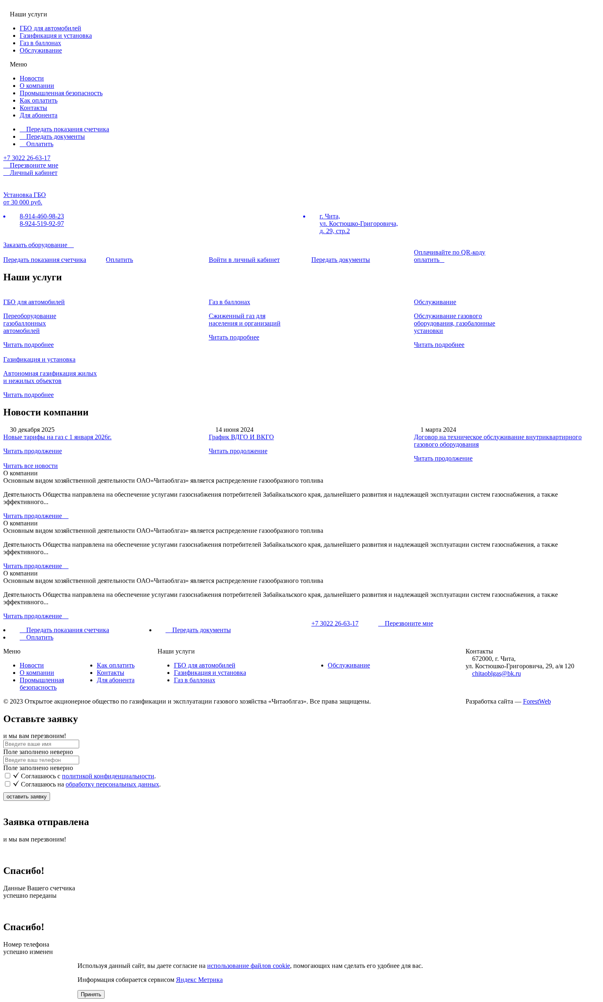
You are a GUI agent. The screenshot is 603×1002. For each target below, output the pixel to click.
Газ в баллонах (40, 42)
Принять (91, 994)
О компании (37, 85)
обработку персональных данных (112, 784)
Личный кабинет (32, 172)
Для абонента (38, 115)
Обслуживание (41, 50)
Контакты (33, 107)
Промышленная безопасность (61, 92)
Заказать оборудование (36, 244)
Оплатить (39, 143)
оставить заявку (27, 796)
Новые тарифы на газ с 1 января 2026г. (57, 436)
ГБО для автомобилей (50, 28)
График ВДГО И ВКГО (241, 436)
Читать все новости (30, 465)
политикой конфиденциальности (108, 776)
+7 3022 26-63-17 (26, 157)
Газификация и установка (56, 35)
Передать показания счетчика (67, 129)
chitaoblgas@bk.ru (496, 673)
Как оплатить (38, 100)
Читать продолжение (32, 450)
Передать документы (55, 136)
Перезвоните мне (408, 623)
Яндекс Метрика (199, 979)
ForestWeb (537, 701)
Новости (32, 78)
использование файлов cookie (248, 965)
